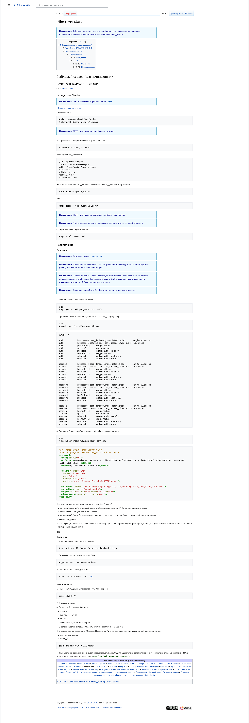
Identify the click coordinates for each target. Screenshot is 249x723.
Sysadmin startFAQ (150, 669)
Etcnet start (75, 666)
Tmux (176, 669)
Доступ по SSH (72, 672)
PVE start (121, 669)
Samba (116, 682)
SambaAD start (133, 669)
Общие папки (67, 88)
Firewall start (102, 666)
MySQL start (176, 666)
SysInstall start (166, 669)
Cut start (161, 664)
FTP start (113, 666)
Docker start (63, 666)
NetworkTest (77, 669)
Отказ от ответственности (111, 708)
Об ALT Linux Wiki (92, 708)
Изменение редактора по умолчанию (97, 672)
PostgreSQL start (107, 669)
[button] (240, 5)
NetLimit (67, 669)
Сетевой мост (155, 672)
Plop (96, 669)
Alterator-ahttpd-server (67, 664)
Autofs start (112, 664)
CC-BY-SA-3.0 (92, 703)
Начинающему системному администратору (90, 682)
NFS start (89, 669)
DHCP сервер (173, 664)
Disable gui (185, 664)
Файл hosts (150, 675)
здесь (110, 102)
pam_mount (96, 256)
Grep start (123, 666)
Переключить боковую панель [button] (9, 6)
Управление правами (134, 675)
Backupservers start (127, 664)
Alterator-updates (99, 664)
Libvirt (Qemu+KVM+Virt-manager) (144, 666)
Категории (62, 682)
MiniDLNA (164, 666)
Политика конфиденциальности (70, 708)
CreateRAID (151, 664)
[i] (91, 576)
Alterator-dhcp (84, 664)
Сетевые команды (171, 672)
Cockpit (141, 664)
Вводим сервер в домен (69, 108)
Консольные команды (124, 672)
